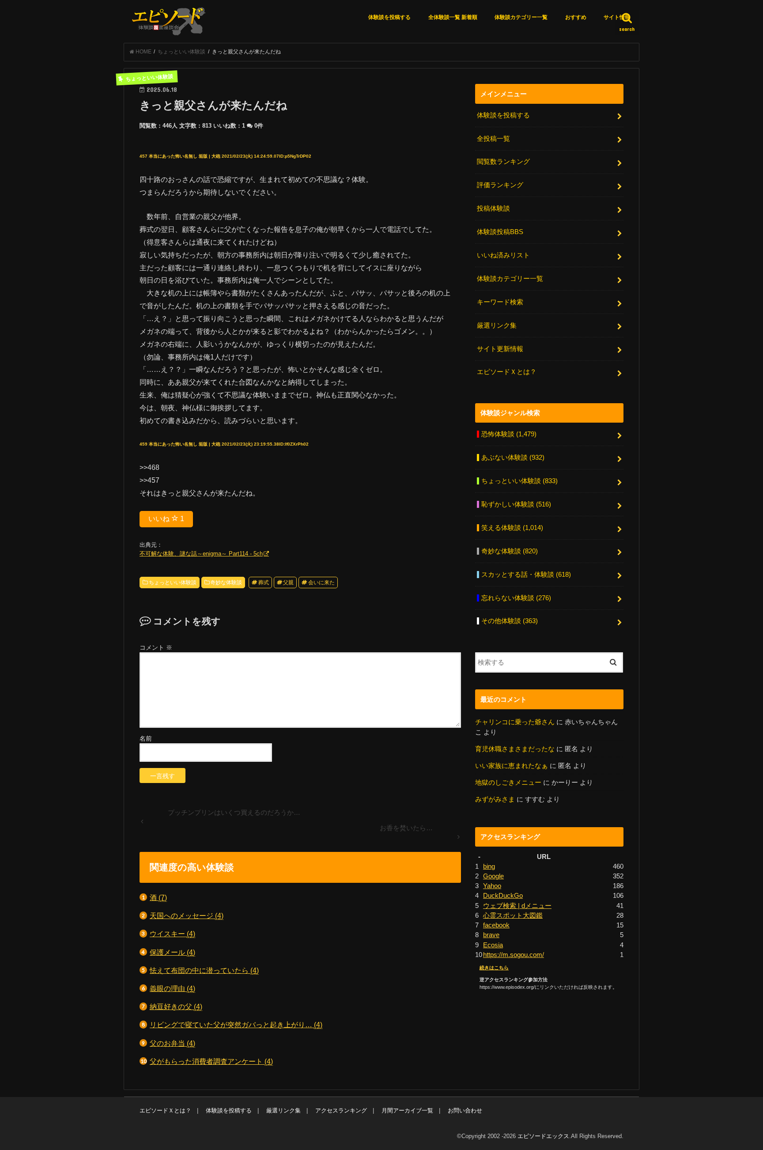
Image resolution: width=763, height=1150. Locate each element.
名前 (146, 738)
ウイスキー (172, 934)
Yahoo (492, 885)
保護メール (172, 952)
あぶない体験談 (512, 457)
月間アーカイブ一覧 (407, 1110)
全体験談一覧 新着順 (452, 17)
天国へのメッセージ (186, 915)
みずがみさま (495, 799)
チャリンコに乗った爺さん (515, 722)
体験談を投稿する (389, 17)
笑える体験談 (512, 527)
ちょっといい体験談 (172, 582)
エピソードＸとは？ (506, 371)
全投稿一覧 (493, 138)
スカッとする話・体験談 (526, 574)
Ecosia (493, 945)
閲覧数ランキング (503, 161)
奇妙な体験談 (226, 582)
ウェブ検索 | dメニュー (517, 905)
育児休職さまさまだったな (515, 749)
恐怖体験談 (508, 434)
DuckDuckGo (503, 895)
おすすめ (575, 17)
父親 (288, 582)
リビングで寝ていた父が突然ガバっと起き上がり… (236, 1025)
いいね (166, 518)
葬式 (263, 582)
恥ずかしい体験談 (516, 504)
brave (491, 934)
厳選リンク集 (497, 325)
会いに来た (321, 582)
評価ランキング (500, 185)
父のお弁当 (172, 1043)
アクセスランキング (341, 1110)
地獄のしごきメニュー (508, 782)
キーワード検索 (500, 302)
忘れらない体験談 (516, 597)
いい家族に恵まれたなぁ (511, 765)
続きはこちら (494, 967)
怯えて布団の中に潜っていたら (204, 970)
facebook (496, 925)
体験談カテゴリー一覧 (521, 17)
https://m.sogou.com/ (513, 954)
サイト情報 (617, 17)
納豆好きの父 (176, 1006)
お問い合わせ (465, 1110)
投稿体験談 (493, 208)
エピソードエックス (543, 1136)
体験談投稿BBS (500, 231)
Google (493, 876)
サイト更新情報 (500, 348)
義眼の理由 (172, 988)
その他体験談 (509, 620)
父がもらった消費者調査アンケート (211, 1061)
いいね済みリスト (503, 255)
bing (489, 866)
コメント (156, 647)
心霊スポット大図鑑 (513, 915)
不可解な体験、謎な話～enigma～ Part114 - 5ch (201, 553)
